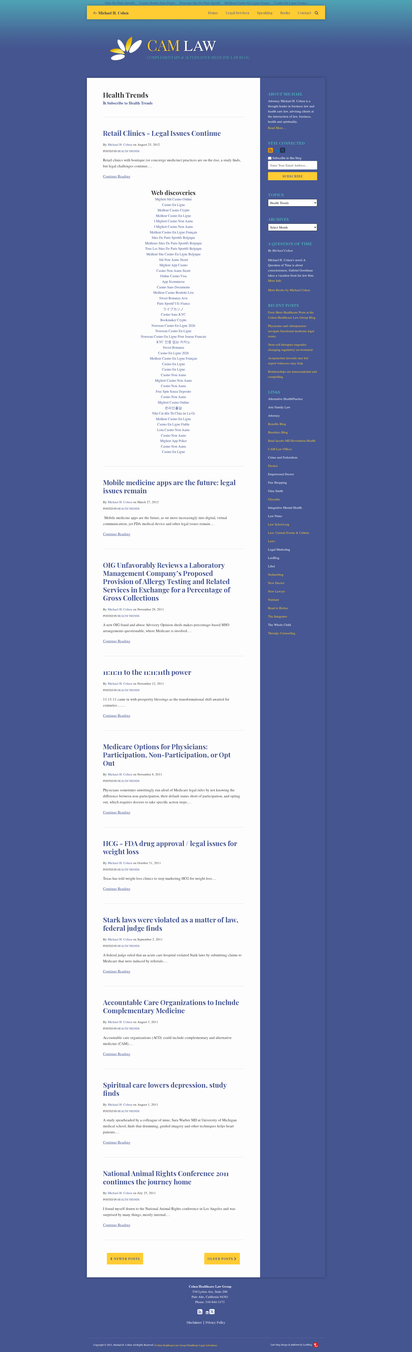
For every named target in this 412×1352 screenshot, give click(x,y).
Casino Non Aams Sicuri (173, 270)
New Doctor (276, 583)
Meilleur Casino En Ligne (173, 215)
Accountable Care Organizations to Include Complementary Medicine (171, 1006)
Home (213, 12)
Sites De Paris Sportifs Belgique (173, 237)
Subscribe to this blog (286, 158)
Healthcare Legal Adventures (202, 1345)
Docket (273, 465)
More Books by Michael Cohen (289, 290)
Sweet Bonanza (173, 347)
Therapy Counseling (281, 633)
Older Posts (221, 1259)
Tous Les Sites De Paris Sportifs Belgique (173, 248)
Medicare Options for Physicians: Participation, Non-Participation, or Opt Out (167, 755)
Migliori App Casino (173, 265)
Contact (304, 12)
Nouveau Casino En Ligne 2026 (173, 325)
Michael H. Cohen (113, 13)
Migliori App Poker (173, 440)
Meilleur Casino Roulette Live (173, 292)
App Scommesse (173, 281)
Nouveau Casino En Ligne (173, 331)
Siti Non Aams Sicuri (173, 259)
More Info (274, 280)
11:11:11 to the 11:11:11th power (147, 672)
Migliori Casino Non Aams (173, 380)
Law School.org (278, 524)
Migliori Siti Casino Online (173, 199)
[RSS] (270, 150)
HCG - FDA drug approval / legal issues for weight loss (170, 847)
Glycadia (274, 499)
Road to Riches (278, 608)
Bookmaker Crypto (173, 320)
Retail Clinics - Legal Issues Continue (162, 133)
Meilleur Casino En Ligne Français (173, 232)
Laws (271, 541)
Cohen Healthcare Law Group (210, 1286)
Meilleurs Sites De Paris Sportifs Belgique (173, 243)
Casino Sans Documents (173, 287)
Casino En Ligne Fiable (173, 424)
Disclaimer (194, 1322)
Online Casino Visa (173, 276)
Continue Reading (116, 176)
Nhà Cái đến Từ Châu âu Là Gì (173, 413)
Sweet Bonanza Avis (173, 298)
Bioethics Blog (278, 432)
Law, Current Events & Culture (288, 532)
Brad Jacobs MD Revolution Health (291, 440)
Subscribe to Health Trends (129, 103)
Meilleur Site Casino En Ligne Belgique (173, 254)
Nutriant (273, 599)
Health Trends (128, 151)
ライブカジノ (173, 309)
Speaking (265, 12)
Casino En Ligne (173, 204)
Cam (181, 45)
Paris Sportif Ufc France (173, 303)
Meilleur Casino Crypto (173, 210)
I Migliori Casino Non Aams (173, 221)
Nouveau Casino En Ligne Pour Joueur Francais (173, 336)
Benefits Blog (277, 424)
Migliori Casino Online (173, 402)
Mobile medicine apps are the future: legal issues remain (169, 486)
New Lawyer (276, 591)
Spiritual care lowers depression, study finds (165, 1089)
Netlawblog (275, 574)
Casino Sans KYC (173, 314)
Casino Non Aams (173, 374)
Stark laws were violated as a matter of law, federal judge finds (170, 923)
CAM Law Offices (280, 449)
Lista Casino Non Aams (173, 429)
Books (285, 12)
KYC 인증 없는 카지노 (173, 341)
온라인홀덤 (173, 408)
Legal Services (237, 12)
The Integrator (277, 616)
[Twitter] (282, 150)
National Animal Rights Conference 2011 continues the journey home (166, 1177)
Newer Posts (126, 1259)
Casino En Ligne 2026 (173, 353)
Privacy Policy (215, 1322)
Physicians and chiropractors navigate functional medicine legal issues (291, 331)
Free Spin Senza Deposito (173, 391)
